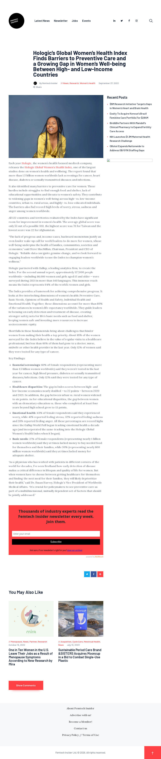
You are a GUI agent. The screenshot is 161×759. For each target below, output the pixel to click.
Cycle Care (77, 641)
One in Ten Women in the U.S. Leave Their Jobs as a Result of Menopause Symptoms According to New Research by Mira (31, 657)
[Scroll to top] (152, 752)
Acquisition (66, 641)
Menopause (16, 641)
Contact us (80, 728)
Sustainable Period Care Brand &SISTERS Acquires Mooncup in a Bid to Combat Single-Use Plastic (79, 655)
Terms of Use (91, 735)
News (66, 83)
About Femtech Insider (80, 708)
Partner (33, 641)
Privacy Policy (70, 735)
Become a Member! (80, 721)
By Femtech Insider (48, 83)
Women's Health (87, 83)
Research (74, 83)
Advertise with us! (80, 715)
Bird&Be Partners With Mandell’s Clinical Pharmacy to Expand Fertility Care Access (130, 127)
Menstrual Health (92, 641)
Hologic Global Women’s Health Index (48, 167)
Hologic (26, 163)
